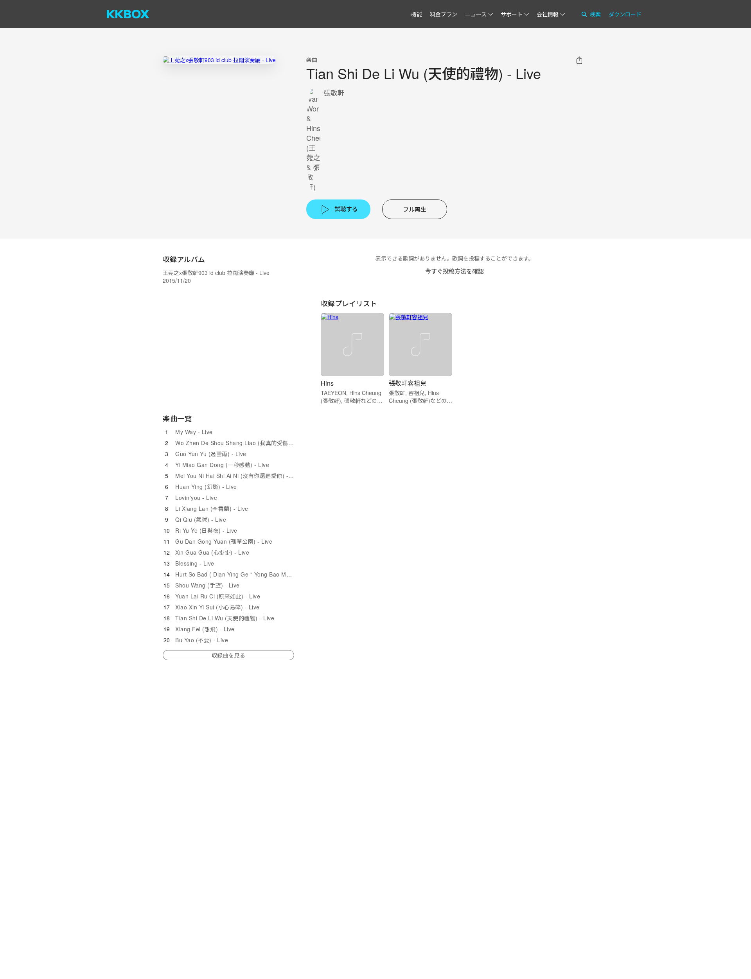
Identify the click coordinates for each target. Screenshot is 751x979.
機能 (416, 14)
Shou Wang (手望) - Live (207, 585)
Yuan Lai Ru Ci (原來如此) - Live (217, 596)
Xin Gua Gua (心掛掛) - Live (212, 552)
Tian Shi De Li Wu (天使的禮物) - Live (224, 618)
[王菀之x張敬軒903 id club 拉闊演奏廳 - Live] (219, 60)
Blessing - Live (194, 563)
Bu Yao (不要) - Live (201, 640)
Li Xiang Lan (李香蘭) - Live (211, 508)
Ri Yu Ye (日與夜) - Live (206, 530)
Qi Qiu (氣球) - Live (200, 519)
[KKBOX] (128, 14)
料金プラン (443, 14)
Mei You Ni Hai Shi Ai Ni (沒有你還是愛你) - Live (238, 476)
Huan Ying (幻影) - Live (206, 486)
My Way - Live (194, 432)
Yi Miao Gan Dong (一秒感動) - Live (222, 465)
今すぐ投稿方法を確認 (454, 271)
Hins (327, 383)
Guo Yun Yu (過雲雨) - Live (210, 454)
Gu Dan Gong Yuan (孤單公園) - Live (223, 541)
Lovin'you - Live (196, 497)
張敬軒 (334, 92)
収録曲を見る (228, 655)
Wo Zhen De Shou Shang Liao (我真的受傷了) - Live (244, 443)
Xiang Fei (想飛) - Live (205, 629)
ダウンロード (625, 14)
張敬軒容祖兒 (407, 383)
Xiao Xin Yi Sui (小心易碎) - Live (217, 607)
